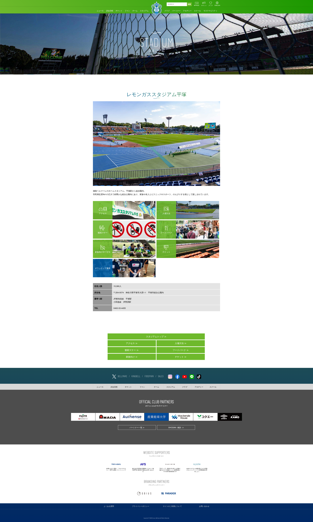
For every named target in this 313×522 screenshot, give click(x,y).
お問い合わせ (204, 506)
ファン (127, 10)
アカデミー (187, 10)
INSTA (170, 376)
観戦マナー (130, 350)
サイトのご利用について (172, 506)
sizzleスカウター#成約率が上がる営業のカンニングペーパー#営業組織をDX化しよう (196, 470)
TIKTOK (199, 376)
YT (184, 376)
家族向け (130, 356)
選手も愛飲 (113, 470)
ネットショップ (121, 470)
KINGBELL (135, 376)
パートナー (176, 10)
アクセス (130, 343)
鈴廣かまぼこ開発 (111, 468)
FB (177, 376)
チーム (135, 10)
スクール (197, 10)
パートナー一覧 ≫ (137, 427)
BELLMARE (122, 376)
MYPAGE (196, 5)
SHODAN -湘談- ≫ (176, 427)
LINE (191, 376)
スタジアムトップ (155, 336)
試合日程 (109, 10)
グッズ (211, 5)
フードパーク (179, 350)
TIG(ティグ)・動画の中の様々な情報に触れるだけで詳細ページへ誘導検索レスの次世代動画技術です (170, 470)
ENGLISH (217, 5)
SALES (160, 376)
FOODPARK (149, 376)
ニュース (100, 10)
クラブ (167, 10)
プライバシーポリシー (140, 506)
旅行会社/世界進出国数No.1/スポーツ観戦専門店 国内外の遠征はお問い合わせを (143, 470)
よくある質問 (109, 506)
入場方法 (179, 343)
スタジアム (144, 10)
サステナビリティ (210, 10)
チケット (204, 5)
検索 (189, 4)
